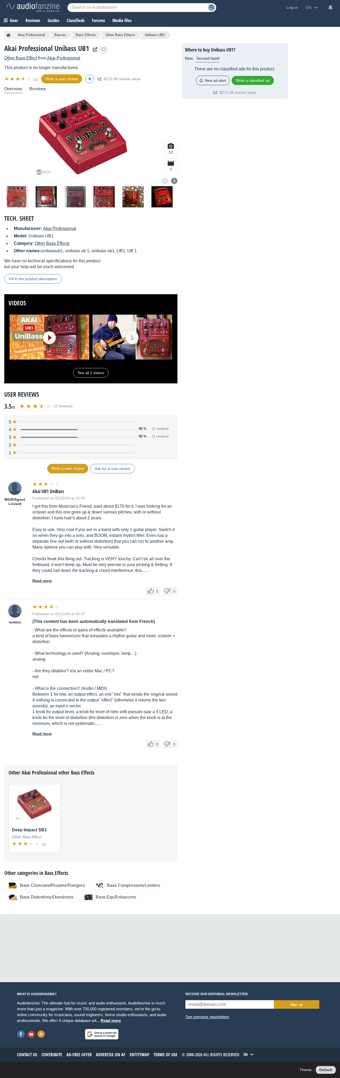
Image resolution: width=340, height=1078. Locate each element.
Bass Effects (86, 35)
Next (174, 181)
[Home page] (8, 35)
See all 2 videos (91, 373)
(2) (35, 79)
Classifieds (75, 20)
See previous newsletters (207, 1017)
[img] (18, 79)
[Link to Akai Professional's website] (93, 49)
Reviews (33, 20)
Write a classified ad (253, 80)
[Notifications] (330, 7)
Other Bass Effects (120, 35)
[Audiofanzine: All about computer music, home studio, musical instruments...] (33, 7)
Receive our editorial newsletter (216, 994)
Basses (60, 35)
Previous (165, 181)
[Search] (211, 7)
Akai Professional (31, 35)
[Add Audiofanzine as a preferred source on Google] (101, 1034)
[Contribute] (89, 79)
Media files (121, 20)
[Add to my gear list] (103, 49)
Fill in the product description (33, 279)
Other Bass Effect (20, 58)
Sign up (296, 1004)
